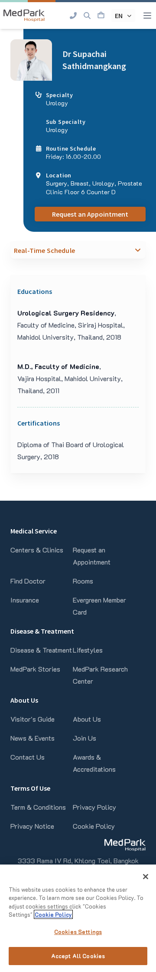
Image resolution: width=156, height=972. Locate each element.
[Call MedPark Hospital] (73, 15)
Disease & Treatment (41, 649)
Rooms (83, 580)
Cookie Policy (94, 825)
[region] (78, 918)
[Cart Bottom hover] (101, 15)
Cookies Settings (78, 931)
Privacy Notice (32, 825)
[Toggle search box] (87, 15)
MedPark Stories (35, 668)
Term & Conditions (38, 806)
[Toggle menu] (147, 15)
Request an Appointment (90, 214)
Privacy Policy (94, 806)
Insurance (24, 599)
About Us (87, 718)
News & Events (32, 737)
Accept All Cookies (78, 955)
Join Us (84, 737)
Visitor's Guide (32, 718)
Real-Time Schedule (44, 250)
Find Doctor (28, 580)
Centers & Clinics (36, 549)
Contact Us (27, 756)
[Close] (145, 876)
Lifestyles (88, 649)
